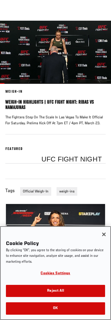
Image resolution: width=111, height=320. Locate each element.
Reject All (55, 291)
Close (100, 32)
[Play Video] (55, 52)
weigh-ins (67, 192)
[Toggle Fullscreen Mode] (99, 87)
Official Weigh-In (36, 192)
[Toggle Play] (12, 87)
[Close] (103, 234)
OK (55, 308)
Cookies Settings (55, 273)
